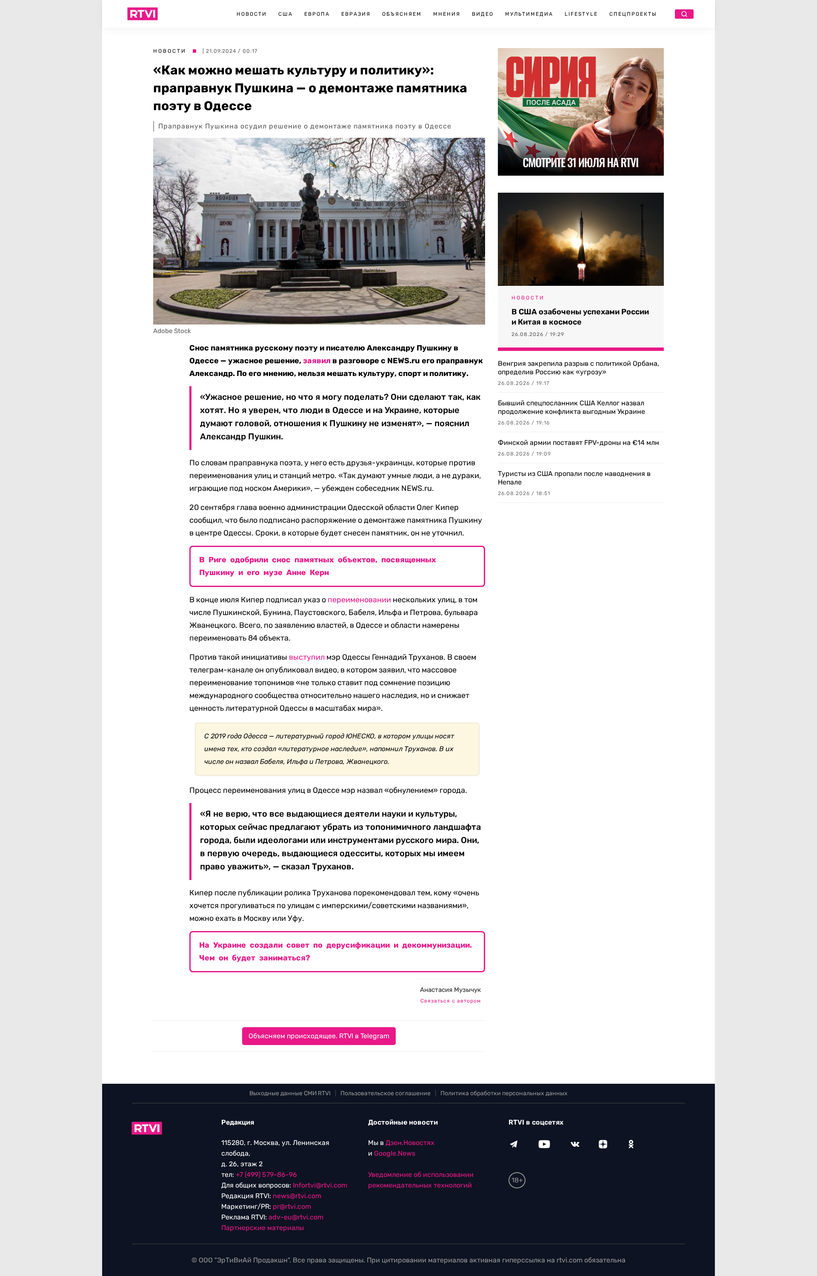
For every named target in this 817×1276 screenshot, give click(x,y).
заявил (317, 360)
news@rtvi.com (297, 1196)
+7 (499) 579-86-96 (266, 1175)
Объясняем (402, 14)
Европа (317, 14)
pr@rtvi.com (292, 1206)
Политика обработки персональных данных (504, 1093)
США (285, 14)
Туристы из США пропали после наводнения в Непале (574, 478)
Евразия (356, 14)
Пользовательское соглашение (385, 1093)
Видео (483, 14)
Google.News (394, 1153)
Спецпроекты (633, 14)
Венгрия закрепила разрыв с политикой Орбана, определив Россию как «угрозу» (578, 367)
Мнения (446, 14)
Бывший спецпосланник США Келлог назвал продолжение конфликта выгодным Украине (571, 407)
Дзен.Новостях (410, 1143)
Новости (252, 14)
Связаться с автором (450, 1001)
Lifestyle (581, 14)
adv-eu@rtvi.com (296, 1217)
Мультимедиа (529, 14)
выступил (307, 657)
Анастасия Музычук (450, 990)
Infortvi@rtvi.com (320, 1185)
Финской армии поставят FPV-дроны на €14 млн (578, 443)
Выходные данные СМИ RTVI (290, 1093)
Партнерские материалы (262, 1228)
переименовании (359, 599)
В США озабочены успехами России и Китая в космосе (580, 317)
